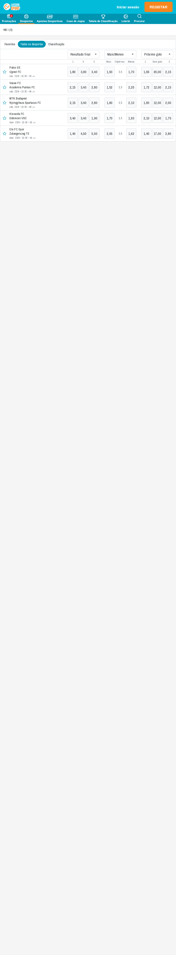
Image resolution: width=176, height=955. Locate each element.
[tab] (10, 44)
